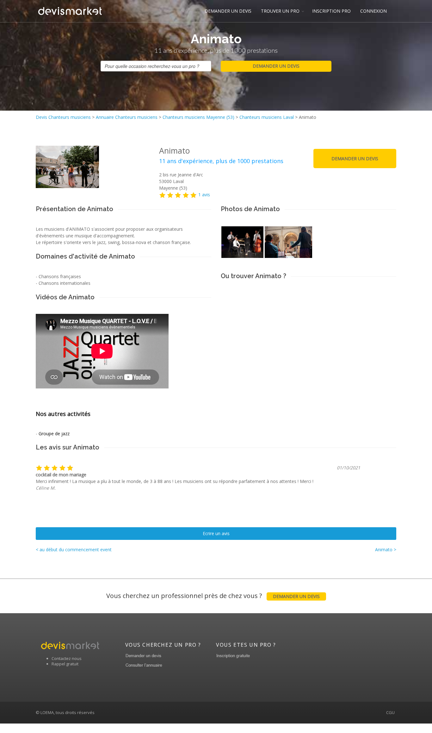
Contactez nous (67, 658)
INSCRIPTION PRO (331, 11)
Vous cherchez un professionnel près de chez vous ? (213, 595)
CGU (390, 712)
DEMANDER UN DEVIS (228, 11)
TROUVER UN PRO (280, 11)
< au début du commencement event (74, 550)
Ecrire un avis (216, 533)
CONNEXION (373, 11)
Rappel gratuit (65, 664)
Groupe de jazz (54, 434)
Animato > (385, 550)
